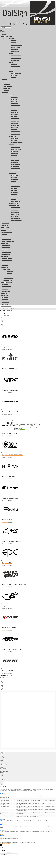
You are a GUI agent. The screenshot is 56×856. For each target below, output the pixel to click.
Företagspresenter (15, 51)
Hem (4, 34)
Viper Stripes (14, 192)
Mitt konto (5, 223)
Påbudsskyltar (14, 123)
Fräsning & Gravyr (15, 47)
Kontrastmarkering (15, 186)
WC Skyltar (14, 129)
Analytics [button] (1, 828)
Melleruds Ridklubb (15, 218)
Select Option (10, 349)
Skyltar (13, 42)
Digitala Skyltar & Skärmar (16, 45)
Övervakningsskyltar (15, 131)
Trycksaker (14, 64)
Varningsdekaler (15, 166)
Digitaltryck (5, 243)
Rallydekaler (14, 190)
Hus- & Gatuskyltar (15, 105)
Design (11, 71)
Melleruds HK (14, 216)
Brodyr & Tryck (15, 60)
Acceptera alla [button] (22, 429)
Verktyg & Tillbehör (15, 201)
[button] (2, 31)
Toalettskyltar (14, 138)
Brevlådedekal (14, 179)
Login (6, 90)
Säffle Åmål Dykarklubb (16, 220)
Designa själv (14, 175)
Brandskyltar (14, 97)
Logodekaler (14, 188)
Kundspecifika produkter (14, 205)
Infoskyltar (14, 110)
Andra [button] (1, 839)
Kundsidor (5, 267)
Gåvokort (13, 199)
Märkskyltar (14, 116)
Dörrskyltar (14, 101)
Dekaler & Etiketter (15, 66)
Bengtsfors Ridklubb (15, 207)
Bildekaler (14, 177)
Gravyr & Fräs (12, 136)
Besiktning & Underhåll (16, 149)
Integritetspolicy (8, 86)
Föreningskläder (6, 245)
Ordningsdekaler (15, 160)
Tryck (11, 62)
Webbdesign (14, 75)
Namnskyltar (14, 114)
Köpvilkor (7, 84)
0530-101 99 (2, 756)
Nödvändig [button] (2, 791)
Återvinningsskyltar (15, 134)
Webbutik (5, 92)
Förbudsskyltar (14, 103)
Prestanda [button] (1, 823)
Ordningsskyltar (15, 118)
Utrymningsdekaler (15, 164)
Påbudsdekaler (14, 162)
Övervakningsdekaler (15, 168)
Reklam (11, 38)
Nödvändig (3, 793)
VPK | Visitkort (8, 280)
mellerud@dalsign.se (3, 757)
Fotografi (13, 77)
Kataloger (5, 256)
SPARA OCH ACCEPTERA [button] (5, 843)
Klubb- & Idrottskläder (16, 58)
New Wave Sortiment (13, 203)
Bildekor (13, 40)
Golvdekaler (14, 155)
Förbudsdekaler (14, 153)
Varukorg (5, 225)
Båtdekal (13, 181)
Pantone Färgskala (6, 286)
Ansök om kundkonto (7, 232)
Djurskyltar (14, 99)
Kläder (11, 53)
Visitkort (9, 273)
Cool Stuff (14, 194)
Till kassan (6, 227)
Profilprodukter (14, 49)
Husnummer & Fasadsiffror (16, 142)
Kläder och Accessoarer (7, 258)
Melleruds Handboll (8, 278)
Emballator (7, 269)
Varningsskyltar (14, 127)
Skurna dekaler (12, 173)
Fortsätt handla (4, 854)
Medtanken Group (15, 214)
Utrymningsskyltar (15, 125)
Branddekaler (14, 151)
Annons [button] (1, 834)
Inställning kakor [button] (17, 429)
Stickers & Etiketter (15, 147)
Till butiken (9, 852)
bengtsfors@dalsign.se (4, 771)
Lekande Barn (14, 112)
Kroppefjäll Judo (15, 212)
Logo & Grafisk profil (16, 73)
